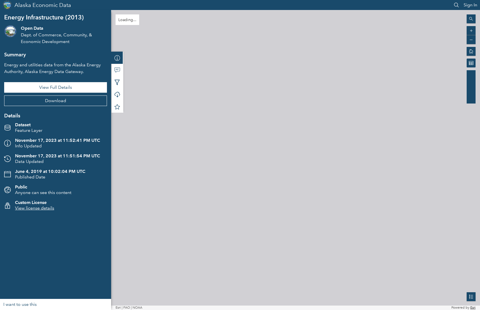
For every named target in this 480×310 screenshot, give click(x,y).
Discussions (117, 70)
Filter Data (117, 82)
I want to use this (20, 304)
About (117, 58)
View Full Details (55, 87)
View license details (34, 208)
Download (55, 100)
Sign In (470, 4)
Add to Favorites (117, 106)
